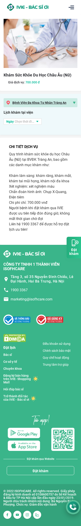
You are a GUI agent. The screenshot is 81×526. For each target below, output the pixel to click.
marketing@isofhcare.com (31, 299)
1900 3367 (19, 290)
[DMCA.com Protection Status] (14, 338)
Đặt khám (40, 471)
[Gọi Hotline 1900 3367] (73, 507)
